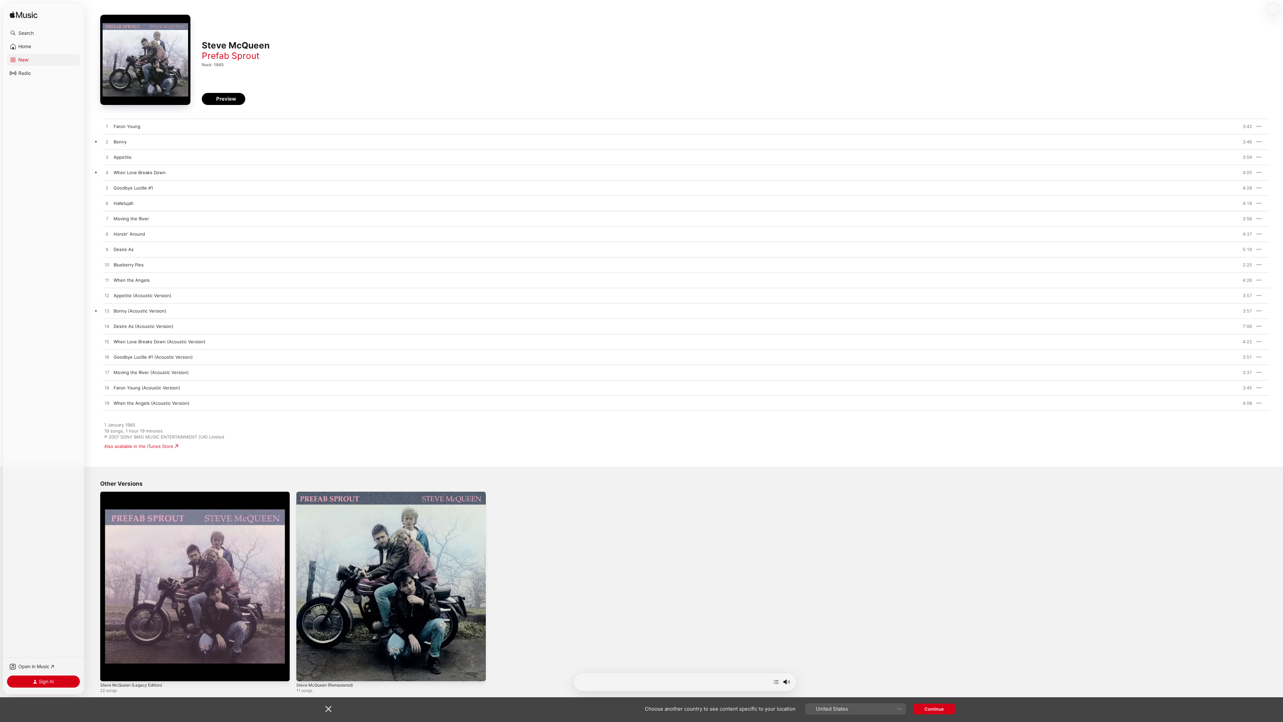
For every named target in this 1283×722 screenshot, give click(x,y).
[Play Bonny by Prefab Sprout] (107, 142)
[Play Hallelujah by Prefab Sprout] (107, 204)
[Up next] (776, 682)
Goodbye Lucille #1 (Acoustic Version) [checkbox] (153, 357)
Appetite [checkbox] (123, 157)
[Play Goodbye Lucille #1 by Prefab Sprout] (107, 188)
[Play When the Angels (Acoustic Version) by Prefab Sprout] (107, 403)
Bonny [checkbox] (120, 141)
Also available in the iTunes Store (138, 446)
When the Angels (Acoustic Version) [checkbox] (151, 403)
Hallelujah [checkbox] (124, 203)
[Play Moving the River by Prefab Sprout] (107, 219)
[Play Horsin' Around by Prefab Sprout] (107, 234)
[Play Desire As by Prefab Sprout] (107, 250)
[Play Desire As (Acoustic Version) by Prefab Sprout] (107, 327)
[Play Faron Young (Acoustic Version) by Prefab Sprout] (107, 388)
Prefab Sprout (230, 55)
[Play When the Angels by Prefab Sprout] (107, 280)
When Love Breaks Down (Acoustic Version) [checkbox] (159, 341)
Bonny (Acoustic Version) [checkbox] (140, 311)
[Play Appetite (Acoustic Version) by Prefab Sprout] (107, 296)
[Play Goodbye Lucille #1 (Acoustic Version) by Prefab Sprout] (107, 357)
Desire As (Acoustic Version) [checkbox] (143, 326)
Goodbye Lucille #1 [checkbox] (133, 188)
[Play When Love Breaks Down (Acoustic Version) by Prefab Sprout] (107, 342)
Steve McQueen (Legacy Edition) (134, 494)
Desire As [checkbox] (124, 249)
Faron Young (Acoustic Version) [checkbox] (147, 387)
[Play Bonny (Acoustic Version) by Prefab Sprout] (107, 311)
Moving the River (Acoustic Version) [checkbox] (151, 372)
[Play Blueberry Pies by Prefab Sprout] (107, 265)
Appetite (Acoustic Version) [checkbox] (142, 295)
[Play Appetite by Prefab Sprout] (107, 157)
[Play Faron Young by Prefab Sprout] (107, 127)
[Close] (328, 709)
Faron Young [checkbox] (127, 126)
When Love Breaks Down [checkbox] (140, 172)
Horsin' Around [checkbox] (129, 234)
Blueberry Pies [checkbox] (129, 264)
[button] (43, 33)
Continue (934, 709)
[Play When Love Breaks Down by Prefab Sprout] (107, 173)
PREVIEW (1244, 126)
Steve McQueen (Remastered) (328, 494)
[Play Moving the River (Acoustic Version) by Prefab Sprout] (107, 373)
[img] (23, 15)
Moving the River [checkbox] (131, 218)
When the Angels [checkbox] (132, 280)
